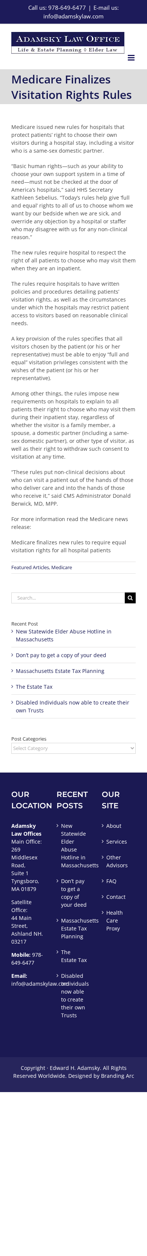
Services (116, 841)
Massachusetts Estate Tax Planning (60, 670)
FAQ (111, 881)
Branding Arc (117, 1075)
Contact (116, 896)
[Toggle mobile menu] (132, 58)
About (113, 825)
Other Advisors (117, 861)
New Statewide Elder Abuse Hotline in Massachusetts (74, 845)
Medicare (61, 567)
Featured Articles (30, 567)
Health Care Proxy (114, 920)
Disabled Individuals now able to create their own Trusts (74, 995)
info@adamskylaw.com (40, 983)
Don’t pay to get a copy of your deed (61, 655)
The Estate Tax (34, 686)
